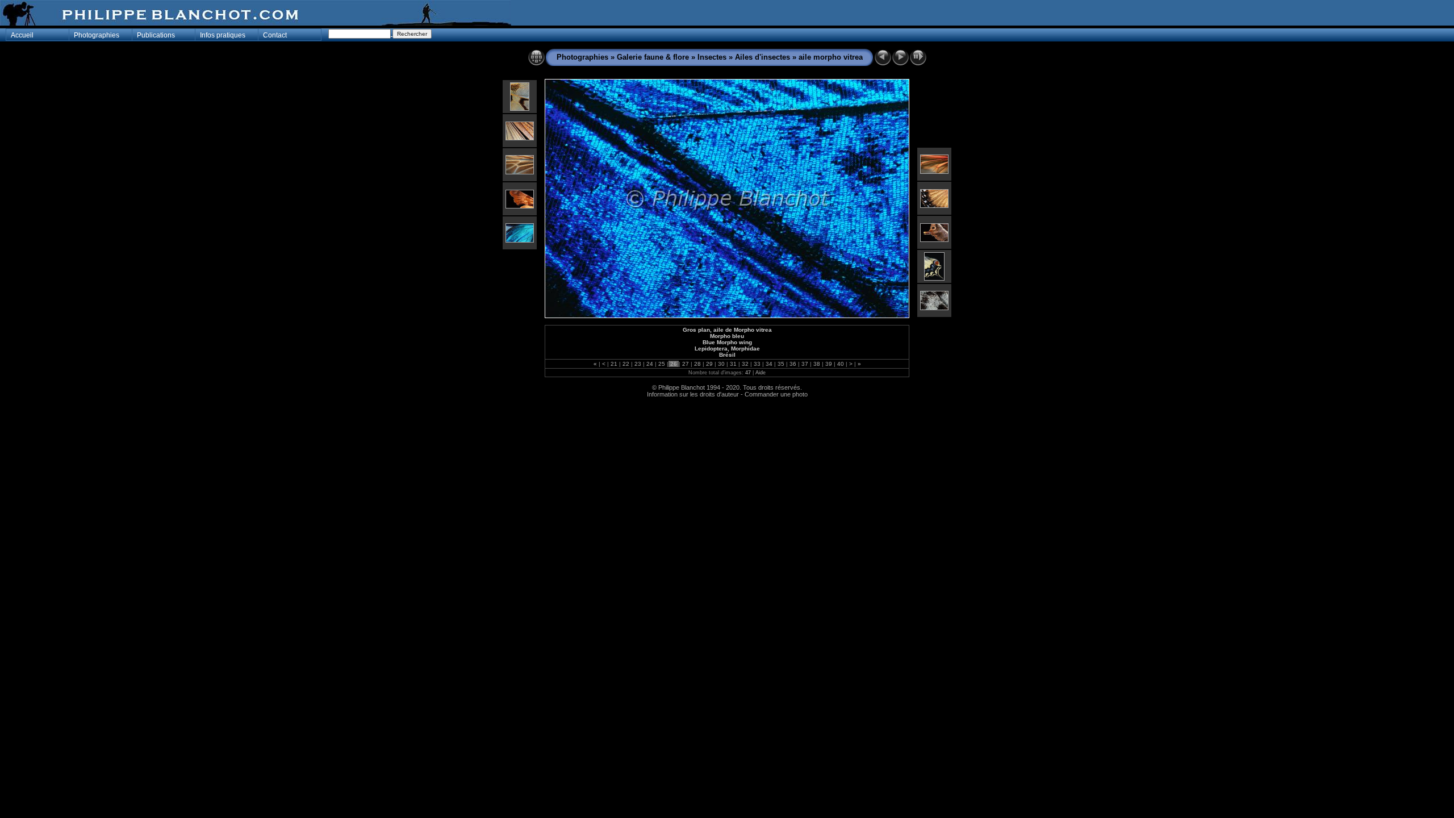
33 (757, 364)
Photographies (582, 57)
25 (662, 364)
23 (638, 364)
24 (650, 364)
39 (829, 364)
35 (781, 364)
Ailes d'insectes (762, 57)
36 (793, 364)
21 (614, 364)
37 (805, 364)
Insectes (713, 57)
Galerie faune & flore (653, 57)
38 (817, 364)
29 (709, 364)
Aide (760, 372)
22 (626, 364)
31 (733, 364)
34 (769, 364)
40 (840, 364)
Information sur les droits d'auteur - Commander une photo (727, 394)
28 (697, 364)
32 (745, 364)
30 (721, 364)
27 (685, 364)
